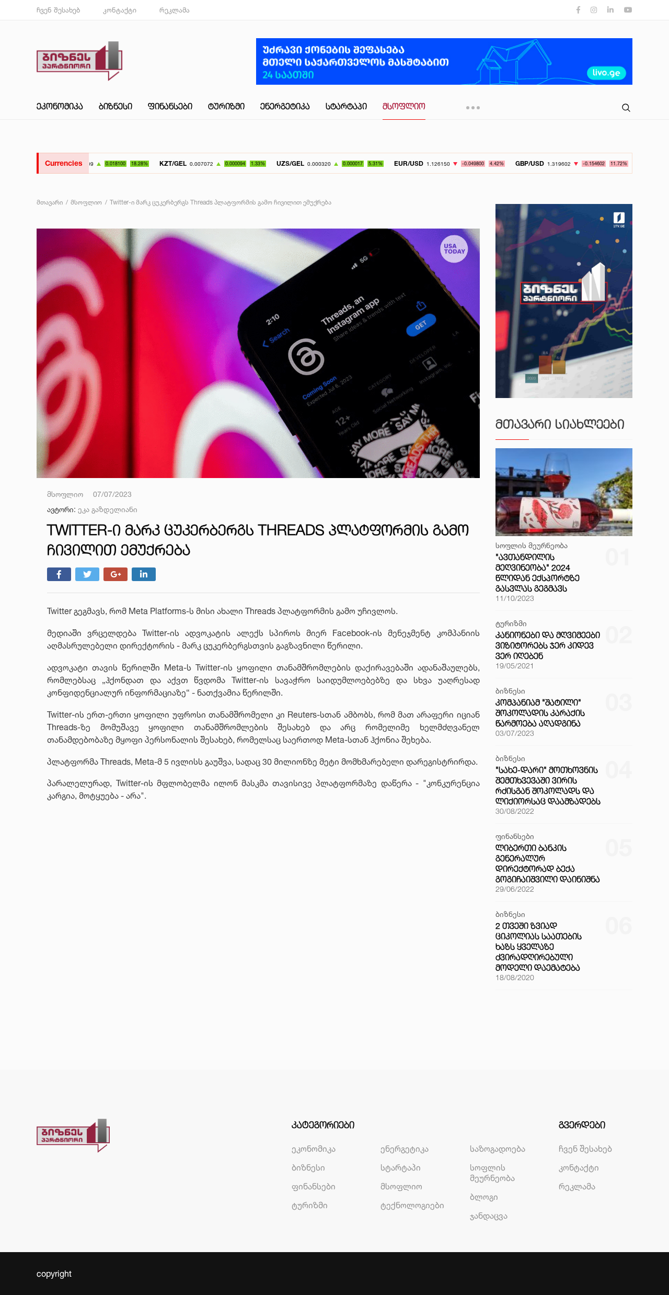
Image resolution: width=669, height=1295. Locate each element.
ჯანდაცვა (488, 1215)
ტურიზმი (226, 106)
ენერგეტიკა (285, 106)
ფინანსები (170, 106)
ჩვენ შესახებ (58, 10)
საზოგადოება (497, 1148)
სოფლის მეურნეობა (492, 1172)
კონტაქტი (119, 10)
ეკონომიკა (60, 106)
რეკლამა (174, 10)
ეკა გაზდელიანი (107, 509)
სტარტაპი (346, 106)
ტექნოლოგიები (412, 1205)
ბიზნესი (115, 106)
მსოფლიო (404, 106)
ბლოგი (484, 1196)
